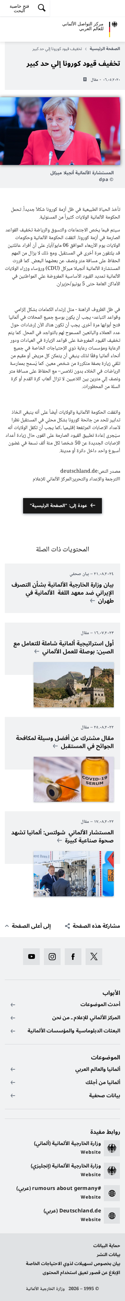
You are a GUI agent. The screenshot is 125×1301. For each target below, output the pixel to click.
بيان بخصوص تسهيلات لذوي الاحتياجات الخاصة (73, 1263)
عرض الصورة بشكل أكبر (60, 131)
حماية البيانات (106, 1245)
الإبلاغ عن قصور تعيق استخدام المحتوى (81, 1272)
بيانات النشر (108, 1254)
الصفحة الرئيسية (105, 49)
